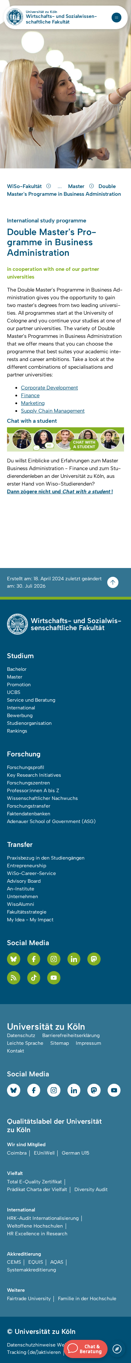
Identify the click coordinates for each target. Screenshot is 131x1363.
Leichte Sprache (25, 1043)
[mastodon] (94, 959)
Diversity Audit (91, 1189)
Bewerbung (19, 716)
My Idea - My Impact (30, 920)
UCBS (13, 692)
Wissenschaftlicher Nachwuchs (42, 798)
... (60, 186)
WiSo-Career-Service (31, 873)
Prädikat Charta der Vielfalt (37, 1189)
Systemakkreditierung (31, 1270)
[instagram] (53, 959)
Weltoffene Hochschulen (35, 1226)
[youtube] (53, 977)
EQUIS (35, 1262)
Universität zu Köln (53, 12)
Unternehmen (22, 897)
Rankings (17, 731)
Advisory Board (24, 881)
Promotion (19, 685)
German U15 (75, 1153)
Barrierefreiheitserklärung (71, 1035)
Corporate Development (49, 388)
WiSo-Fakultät (25, 186)
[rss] (13, 977)
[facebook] (34, 959)
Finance (30, 395)
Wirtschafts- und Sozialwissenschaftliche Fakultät (61, 19)
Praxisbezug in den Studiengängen (46, 858)
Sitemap (59, 1043)
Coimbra (17, 1153)
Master (77, 186)
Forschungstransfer (28, 806)
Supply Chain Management (53, 411)
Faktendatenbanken (28, 814)
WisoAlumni (20, 904)
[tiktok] (34, 977)
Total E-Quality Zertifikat (34, 1182)
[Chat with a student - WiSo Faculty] (65, 439)
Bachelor (17, 669)
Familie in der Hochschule (87, 1299)
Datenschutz (21, 1035)
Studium (20, 656)
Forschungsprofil (25, 767)
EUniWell (44, 1153)
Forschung (24, 754)
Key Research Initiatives (34, 775)
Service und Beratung (31, 700)
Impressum (88, 1043)
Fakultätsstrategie (26, 912)
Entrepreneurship (26, 866)
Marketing (33, 403)
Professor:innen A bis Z (33, 791)
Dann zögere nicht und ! (60, 491)
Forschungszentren (28, 783)
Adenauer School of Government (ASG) (51, 821)
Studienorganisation (29, 723)
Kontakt (15, 1051)
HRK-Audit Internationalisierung (43, 1218)
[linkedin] (74, 959)
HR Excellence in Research (37, 1234)
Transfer (19, 844)
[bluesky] (13, 959)
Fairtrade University (29, 1299)
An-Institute (20, 889)
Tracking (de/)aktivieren (34, 1352)
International (21, 708)
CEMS (14, 1262)
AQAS (56, 1262)
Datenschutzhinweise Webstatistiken (49, 1345)
